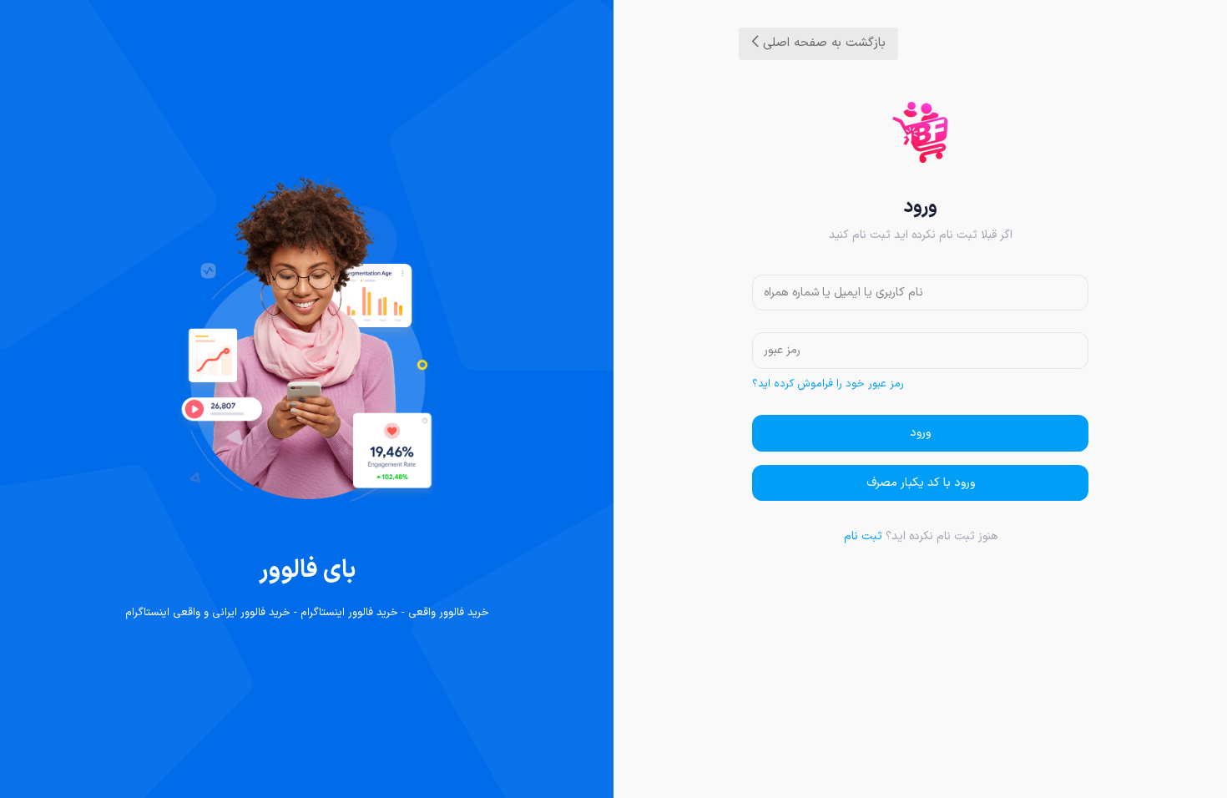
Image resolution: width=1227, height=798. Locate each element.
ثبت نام (863, 536)
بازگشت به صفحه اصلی (822, 43)
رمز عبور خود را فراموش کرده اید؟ (828, 384)
